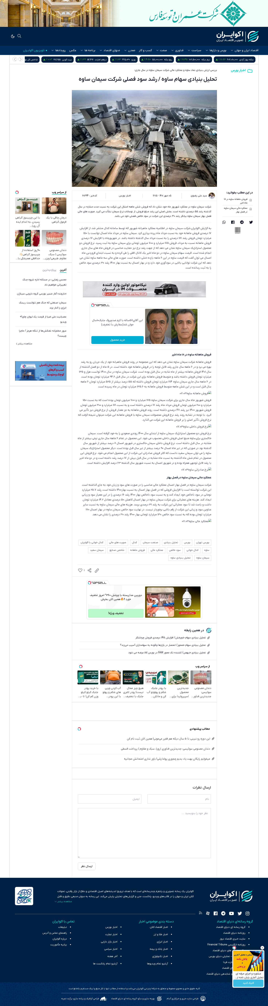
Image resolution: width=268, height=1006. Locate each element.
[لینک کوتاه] (97, 570)
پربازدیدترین (49, 270)
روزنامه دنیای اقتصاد (234, 933)
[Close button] (262, 948)
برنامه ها (89, 50)
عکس (72, 50)
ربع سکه (211, 59)
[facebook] (232, 222)
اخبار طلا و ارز (161, 934)
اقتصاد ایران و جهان (247, 50)
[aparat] (208, 914)
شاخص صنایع (117, 550)
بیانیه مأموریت (58, 944)
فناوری (179, 50)
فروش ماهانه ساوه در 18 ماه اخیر (235, 201)
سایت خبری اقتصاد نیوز (232, 939)
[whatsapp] (224, 222)
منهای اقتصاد (112, 50)
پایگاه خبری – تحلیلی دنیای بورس (227, 956)
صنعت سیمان (150, 542)
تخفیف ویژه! (116, 613)
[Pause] (149, 615)
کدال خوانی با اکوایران (92, 542)
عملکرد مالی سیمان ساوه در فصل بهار (235, 210)
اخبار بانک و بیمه (159, 949)
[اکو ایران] (238, 36)
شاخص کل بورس (72, 59)
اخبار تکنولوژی (160, 956)
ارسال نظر (86, 866)
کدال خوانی (192, 550)
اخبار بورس (238, 70)
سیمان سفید (97, 550)
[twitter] (251, 222)
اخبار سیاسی (110, 949)
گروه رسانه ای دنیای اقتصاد (230, 927)
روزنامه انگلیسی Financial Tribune (226, 944)
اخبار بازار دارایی (109, 942)
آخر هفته (112, 956)
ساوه (206, 550)
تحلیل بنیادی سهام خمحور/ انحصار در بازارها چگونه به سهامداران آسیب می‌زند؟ (163, 645)
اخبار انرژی (162, 942)
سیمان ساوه (202, 558)
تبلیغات (62, 927)
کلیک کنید (248, 983)
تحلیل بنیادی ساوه (180, 558)
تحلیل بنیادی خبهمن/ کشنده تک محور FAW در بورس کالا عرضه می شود (167, 652)
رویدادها (60, 50)
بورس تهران (202, 542)
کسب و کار (145, 50)
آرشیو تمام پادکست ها (105, 963)
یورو (177, 59)
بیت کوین (110, 59)
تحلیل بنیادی (171, 542)
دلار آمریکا (30, 59)
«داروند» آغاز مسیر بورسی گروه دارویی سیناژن (41, 294)
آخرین (63, 270)
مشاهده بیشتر (25, 343)
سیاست (196, 50)
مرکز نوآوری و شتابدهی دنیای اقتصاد (225, 974)
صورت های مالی (117, 542)
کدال (134, 542)
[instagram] (247, 914)
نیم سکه (249, 59)
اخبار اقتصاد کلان (159, 927)
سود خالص (175, 550)
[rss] (200, 914)
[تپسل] (93, 305)
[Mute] (154, 615)
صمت (163, 50)
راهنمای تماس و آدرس (54, 933)
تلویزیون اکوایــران (34, 50)
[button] (15, 59)
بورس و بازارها (217, 50)
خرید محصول (117, 340)
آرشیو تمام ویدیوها (157, 963)
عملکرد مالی (157, 550)
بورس (187, 542)
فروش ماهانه (137, 550)
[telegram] (242, 222)
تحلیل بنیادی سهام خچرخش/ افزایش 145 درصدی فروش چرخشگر (170, 637)
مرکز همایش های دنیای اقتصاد (229, 950)
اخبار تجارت (111, 934)
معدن (131, 50)
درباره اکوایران (60, 939)
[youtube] (231, 914)
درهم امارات (144, 59)
